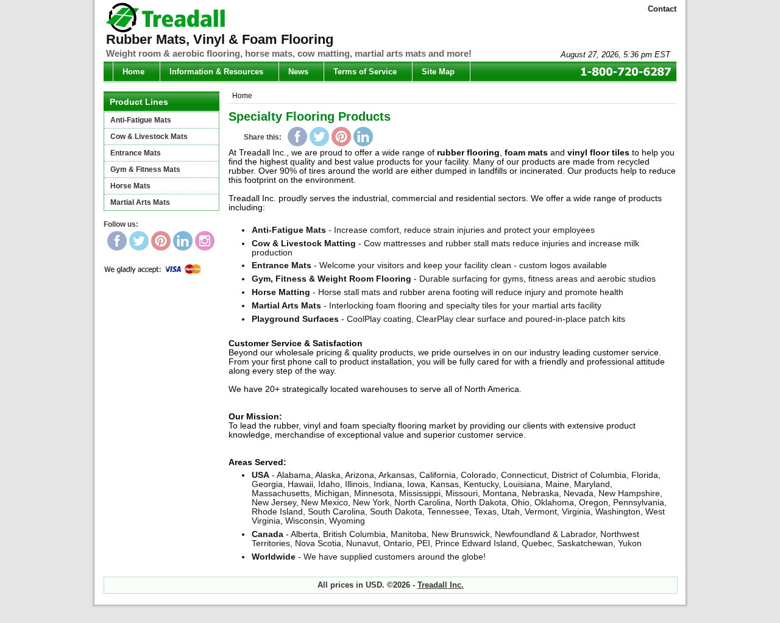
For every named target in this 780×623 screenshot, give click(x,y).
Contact (662, 8)
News (298, 71)
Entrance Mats (135, 153)
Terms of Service (365, 71)
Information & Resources (216, 71)
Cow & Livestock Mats (149, 136)
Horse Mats (130, 186)
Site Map (438, 71)
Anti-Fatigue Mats (140, 120)
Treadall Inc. (440, 584)
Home (133, 71)
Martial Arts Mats (140, 202)
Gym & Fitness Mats (145, 169)
